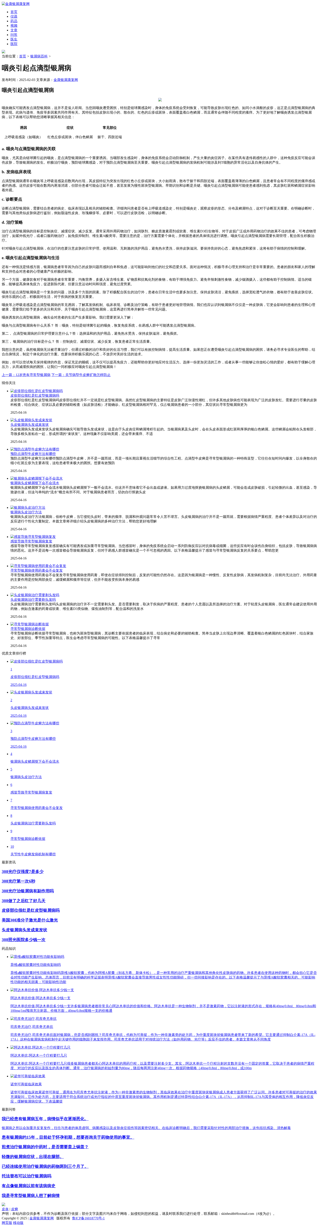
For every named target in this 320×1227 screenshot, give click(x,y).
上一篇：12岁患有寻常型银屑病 (26, 375)
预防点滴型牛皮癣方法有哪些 (33, 454)
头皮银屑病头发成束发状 (29, 424)
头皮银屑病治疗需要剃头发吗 (33, 599)
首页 (22, 56)
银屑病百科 (39, 56)
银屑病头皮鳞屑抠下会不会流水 (34, 483)
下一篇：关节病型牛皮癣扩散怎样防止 (81, 375)
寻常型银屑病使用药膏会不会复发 (36, 570)
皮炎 (5, 1209)
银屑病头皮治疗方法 (26, 512)
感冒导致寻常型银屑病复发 (31, 541)
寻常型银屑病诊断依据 (27, 629)
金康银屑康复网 (66, 80)
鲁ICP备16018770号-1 (88, 1218)
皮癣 (14, 1209)
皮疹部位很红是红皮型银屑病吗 (34, 395)
